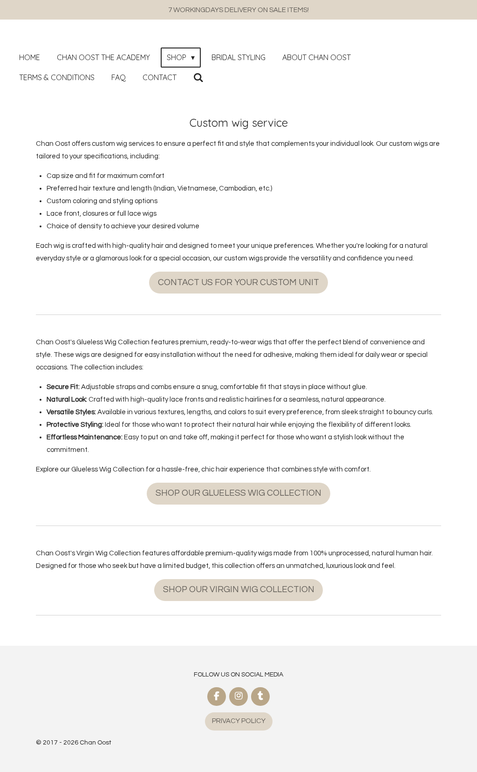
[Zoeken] (198, 77)
